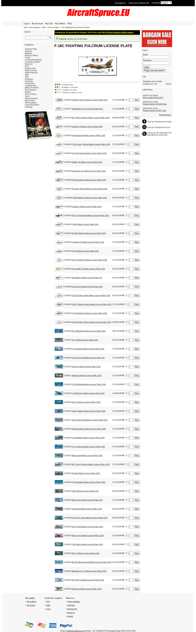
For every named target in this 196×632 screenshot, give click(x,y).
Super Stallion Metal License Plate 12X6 (88, 411)
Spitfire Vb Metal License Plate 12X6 (87, 162)
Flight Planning (31, 73)
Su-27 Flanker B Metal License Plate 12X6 (89, 260)
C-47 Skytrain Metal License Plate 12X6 (88, 447)
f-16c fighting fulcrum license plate (75, 27)
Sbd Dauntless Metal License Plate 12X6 (89, 429)
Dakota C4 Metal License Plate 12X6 (87, 127)
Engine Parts (30, 68)
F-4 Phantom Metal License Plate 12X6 (88, 349)
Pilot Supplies (30, 90)
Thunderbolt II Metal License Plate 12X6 (88, 135)
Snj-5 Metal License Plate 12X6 (85, 340)
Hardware (29, 79)
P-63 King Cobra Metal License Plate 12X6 (89, 518)
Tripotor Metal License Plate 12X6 (86, 473)
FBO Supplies (30, 103)
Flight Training (31, 70)
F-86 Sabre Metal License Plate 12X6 (87, 544)
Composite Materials (33, 60)
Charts (27, 58)
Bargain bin (72, 609)
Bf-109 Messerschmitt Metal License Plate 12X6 (91, 562)
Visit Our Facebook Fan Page (159, 122)
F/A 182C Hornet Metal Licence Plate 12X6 (89, 189)
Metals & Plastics (32, 88)
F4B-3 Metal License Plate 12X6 (85, 491)
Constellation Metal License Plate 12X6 (88, 438)
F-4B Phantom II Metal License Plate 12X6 (89, 198)
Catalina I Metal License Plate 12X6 (87, 207)
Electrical (29, 64)
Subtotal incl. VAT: (150, 84)
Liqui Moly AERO (32, 105)
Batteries (28, 53)
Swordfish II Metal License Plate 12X (87, 278)
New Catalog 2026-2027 (153, 98)
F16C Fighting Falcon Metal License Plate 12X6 (91, 304)
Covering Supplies (32, 62)
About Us (71, 613)
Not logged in (120, 3)
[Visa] (29, 629)
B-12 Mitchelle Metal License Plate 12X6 (89, 331)
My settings (31, 602)
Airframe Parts (31, 49)
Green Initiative (73, 602)
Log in (27, 23)
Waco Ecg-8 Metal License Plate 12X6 (88, 536)
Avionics (28, 51)
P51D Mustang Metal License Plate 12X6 (89, 180)
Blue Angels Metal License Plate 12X (87, 500)
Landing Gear (30, 85)
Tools (27, 96)
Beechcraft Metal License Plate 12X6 (87, 455)
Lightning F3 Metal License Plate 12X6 (88, 242)
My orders (31, 605)
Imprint (70, 616)
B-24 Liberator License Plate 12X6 (86, 402)
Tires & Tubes (30, 94)
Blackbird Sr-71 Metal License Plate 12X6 (89, 571)
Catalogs (28, 107)
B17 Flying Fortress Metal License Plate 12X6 (91, 118)
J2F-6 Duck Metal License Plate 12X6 (87, 527)
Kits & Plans (30, 100)
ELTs (27, 66)
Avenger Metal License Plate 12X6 (86, 367)
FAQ (69, 23)
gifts (44, 27)
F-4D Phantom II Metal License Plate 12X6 (89, 313)
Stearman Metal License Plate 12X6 (87, 589)
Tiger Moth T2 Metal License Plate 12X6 (88, 269)
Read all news (165, 115)
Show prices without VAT (139, 3)
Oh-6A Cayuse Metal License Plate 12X (88, 358)
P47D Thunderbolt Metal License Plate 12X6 (90, 215)
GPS (27, 77)
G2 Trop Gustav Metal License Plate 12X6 (89, 153)
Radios (28, 92)
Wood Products (31, 98)
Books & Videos (31, 55)
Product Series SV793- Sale (154, 110)
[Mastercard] (41, 629)
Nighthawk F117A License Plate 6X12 (87, 109)
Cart (144, 77)
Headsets (29, 81)
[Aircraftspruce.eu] (98, 16)
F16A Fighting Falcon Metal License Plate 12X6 (91, 322)
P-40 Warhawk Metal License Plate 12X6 (89, 384)
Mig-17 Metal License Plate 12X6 (85, 553)
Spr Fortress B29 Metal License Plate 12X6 (89, 420)
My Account (37, 23)
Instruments (30, 83)
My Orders (60, 23)
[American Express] (52, 629)
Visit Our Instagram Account (158, 127)
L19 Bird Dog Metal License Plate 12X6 (88, 393)
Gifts (27, 75)
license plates (53, 27)
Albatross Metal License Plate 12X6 (86, 375)
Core (48, 609)
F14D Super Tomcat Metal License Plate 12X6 (91, 144)
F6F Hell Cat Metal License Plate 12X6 (88, 580)
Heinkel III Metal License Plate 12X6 (87, 509)
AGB (48, 605)
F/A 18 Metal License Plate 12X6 (85, 251)
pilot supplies (34, 27)
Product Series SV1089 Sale (155, 104)
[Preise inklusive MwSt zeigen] (120, 32)
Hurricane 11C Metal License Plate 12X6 (89, 171)
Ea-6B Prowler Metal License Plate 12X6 (89, 233)
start (25, 27)
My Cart (49, 23)
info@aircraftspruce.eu (75, 631)
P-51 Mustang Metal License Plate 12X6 (88, 482)
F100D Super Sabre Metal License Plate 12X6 (91, 295)
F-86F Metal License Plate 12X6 (85, 224)
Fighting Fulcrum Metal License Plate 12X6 (89, 100)
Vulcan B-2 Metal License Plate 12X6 (87, 287)
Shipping (71, 605)
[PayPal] (66, 629)
